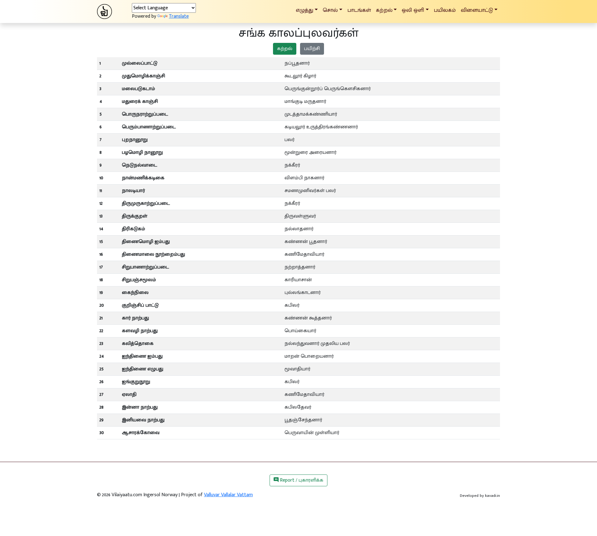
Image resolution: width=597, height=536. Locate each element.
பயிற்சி (312, 48)
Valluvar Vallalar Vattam (228, 495)
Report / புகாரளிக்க (301, 480)
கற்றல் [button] (384, 10)
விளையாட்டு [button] (477, 10)
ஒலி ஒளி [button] (413, 10)
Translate (179, 16)
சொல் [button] (330, 10)
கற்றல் (284, 48)
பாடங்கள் (359, 10)
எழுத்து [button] (304, 10)
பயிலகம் (445, 10)
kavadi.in (492, 495)
